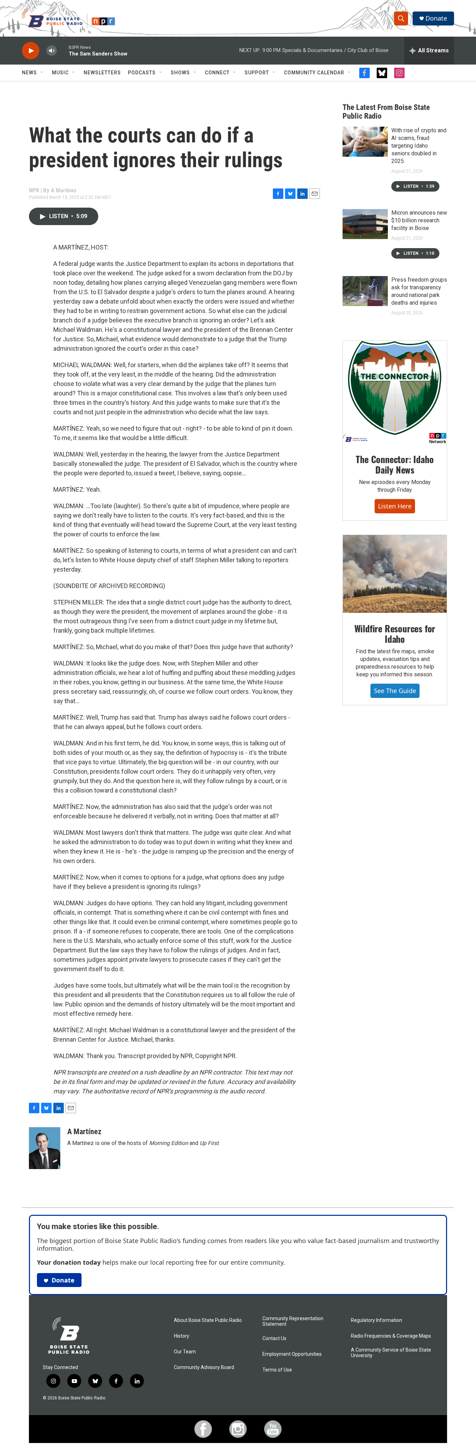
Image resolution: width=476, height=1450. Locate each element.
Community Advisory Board (204, 1367)
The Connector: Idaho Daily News (394, 464)
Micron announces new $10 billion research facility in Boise (419, 220)
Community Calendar (314, 72)
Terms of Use (277, 1370)
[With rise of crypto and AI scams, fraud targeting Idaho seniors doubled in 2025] (365, 142)
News (29, 72)
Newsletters (102, 72)
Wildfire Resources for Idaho (395, 634)
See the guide (395, 690)
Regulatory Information (376, 1320)
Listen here (395, 506)
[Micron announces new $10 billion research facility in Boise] (365, 224)
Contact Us (274, 1338)
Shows (180, 72)
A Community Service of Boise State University (391, 1352)
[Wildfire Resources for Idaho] (395, 574)
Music (60, 72)
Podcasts (142, 72)
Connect (217, 72)
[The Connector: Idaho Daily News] (395, 392)
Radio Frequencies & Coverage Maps (391, 1336)
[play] (30, 51)
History (181, 1336)
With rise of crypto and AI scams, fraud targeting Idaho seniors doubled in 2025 (418, 145)
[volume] (51, 51)
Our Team (185, 1351)
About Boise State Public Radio (208, 1320)
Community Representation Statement (292, 1321)
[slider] (63, 50)
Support (257, 72)
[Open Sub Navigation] (42, 72)
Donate (436, 18)
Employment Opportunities (292, 1354)
